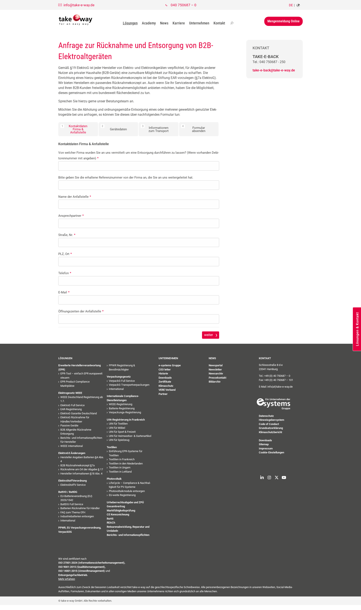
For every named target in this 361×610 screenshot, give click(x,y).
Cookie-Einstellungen (271, 452)
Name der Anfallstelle (74, 197)
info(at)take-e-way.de (280, 386)
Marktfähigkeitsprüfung (121, 510)
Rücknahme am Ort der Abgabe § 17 (81, 469)
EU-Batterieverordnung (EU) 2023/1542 (76, 498)
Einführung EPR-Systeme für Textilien (125, 453)
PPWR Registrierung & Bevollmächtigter (122, 367)
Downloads (165, 377)
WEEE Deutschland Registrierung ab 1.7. (81, 399)
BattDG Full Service (71, 504)
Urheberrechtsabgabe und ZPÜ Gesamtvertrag (125, 504)
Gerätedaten (118, 129)
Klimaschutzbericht (270, 432)
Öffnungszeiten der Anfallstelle (81, 311)
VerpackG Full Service (122, 380)
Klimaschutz (166, 385)
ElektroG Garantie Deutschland (78, 413)
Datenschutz (266, 415)
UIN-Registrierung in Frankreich (126, 419)
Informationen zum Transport (159, 129)
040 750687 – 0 (183, 5)
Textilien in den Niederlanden (126, 463)
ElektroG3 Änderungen (71, 453)
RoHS (110, 518)
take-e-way (75, 20)
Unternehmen (199, 23)
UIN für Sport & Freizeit (122, 431)
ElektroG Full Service (72, 405)
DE (291, 5)
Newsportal (215, 365)
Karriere (179, 23)
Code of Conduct (269, 424)
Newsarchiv (216, 373)
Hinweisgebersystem (271, 419)
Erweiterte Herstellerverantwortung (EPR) (79, 367)
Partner (163, 394)
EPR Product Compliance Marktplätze (75, 383)
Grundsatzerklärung (271, 428)
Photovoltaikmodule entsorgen (127, 491)
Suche (232, 23)
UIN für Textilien (118, 423)
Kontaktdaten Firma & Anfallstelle (78, 129)
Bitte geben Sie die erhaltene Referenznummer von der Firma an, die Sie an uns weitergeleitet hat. (125, 177)
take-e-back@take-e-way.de (274, 70)
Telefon (64, 273)
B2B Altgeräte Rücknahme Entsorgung (75, 431)
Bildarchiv (215, 381)
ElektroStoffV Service (73, 484)
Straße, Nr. (66, 235)
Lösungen (130, 23)
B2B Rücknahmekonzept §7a (77, 465)
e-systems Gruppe (170, 365)
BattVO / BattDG (67, 491)
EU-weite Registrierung (122, 495)
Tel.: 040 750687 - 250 (269, 62)
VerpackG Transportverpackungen (129, 384)
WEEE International (71, 446)
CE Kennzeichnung (118, 514)
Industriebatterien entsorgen (77, 516)
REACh (111, 522)
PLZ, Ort (65, 254)
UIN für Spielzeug (119, 439)
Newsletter (215, 369)
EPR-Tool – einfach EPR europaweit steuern (81, 375)
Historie (163, 373)
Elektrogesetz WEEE (70, 392)
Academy (149, 23)
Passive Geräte (69, 425)
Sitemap (264, 444)
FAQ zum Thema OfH (72, 512)
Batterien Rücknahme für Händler (80, 508)
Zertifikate (165, 381)
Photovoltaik (114, 478)
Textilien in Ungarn (119, 467)
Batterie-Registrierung (122, 408)
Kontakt (219, 23)
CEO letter (165, 369)
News (164, 23)
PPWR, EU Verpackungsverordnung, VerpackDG (79, 529)
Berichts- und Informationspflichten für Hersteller (81, 440)
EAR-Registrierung (71, 409)
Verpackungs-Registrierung (125, 412)
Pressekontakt (217, 377)
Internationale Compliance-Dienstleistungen (123, 398)
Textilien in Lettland (120, 471)
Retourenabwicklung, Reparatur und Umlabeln (128, 529)
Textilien (112, 447)
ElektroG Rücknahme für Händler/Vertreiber (74, 419)
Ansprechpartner (71, 216)
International (67, 520)
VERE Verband (167, 389)
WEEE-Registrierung (120, 404)
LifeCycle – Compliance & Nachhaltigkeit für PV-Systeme (130, 485)
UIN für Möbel (117, 427)
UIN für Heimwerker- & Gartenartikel (130, 436)
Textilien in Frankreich (122, 459)
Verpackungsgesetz (119, 376)
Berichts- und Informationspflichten (128, 534)
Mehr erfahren (66, 579)
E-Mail (64, 292)
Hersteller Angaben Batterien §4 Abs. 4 (82, 459)
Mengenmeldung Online (283, 21)
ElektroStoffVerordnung (72, 480)
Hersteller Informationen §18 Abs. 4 (81, 473)
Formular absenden (198, 129)
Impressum (266, 448)
